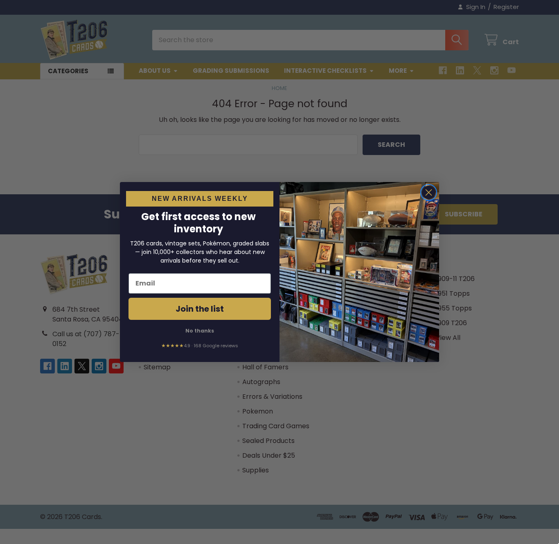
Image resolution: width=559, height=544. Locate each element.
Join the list (200, 309)
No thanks (199, 330)
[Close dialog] (429, 192)
